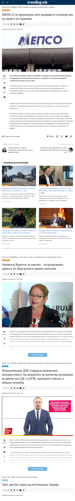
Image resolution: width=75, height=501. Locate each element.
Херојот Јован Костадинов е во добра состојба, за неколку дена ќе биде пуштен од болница (18, 231)
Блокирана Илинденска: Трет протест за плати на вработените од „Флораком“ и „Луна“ (18, 189)
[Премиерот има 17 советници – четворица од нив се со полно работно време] (56, 218)
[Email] (20, 24)
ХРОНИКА (5, 480)
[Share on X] (14, 24)
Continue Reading (37, 355)
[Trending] (37, 2)
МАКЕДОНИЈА (6, 10)
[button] (3, 2)
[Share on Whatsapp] (17, 24)
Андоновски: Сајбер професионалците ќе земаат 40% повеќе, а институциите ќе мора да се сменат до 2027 (56, 190)
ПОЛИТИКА (5, 366)
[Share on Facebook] (11, 24)
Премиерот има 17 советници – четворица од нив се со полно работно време (55, 231)
